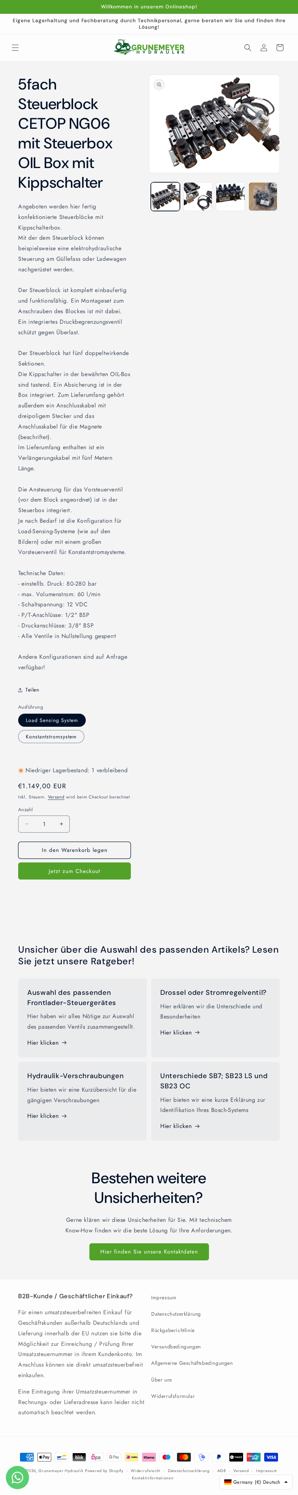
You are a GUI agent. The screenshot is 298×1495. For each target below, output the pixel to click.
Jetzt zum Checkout (74, 871)
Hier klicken (43, 1042)
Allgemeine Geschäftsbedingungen (192, 1363)
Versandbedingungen (176, 1346)
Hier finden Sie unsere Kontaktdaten (149, 1252)
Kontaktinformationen (152, 1478)
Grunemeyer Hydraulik (61, 1471)
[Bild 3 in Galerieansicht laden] (230, 196)
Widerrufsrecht (145, 1471)
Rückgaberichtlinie (173, 1330)
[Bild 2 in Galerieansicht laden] (198, 196)
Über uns (161, 1379)
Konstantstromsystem (51, 736)
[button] (15, 48)
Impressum (163, 1297)
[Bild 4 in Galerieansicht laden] (263, 196)
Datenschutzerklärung (176, 1313)
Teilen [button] (32, 689)
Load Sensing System (52, 720)
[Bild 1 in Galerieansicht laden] (165, 196)
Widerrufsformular (173, 1396)
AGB (221, 1471)
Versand (56, 797)
